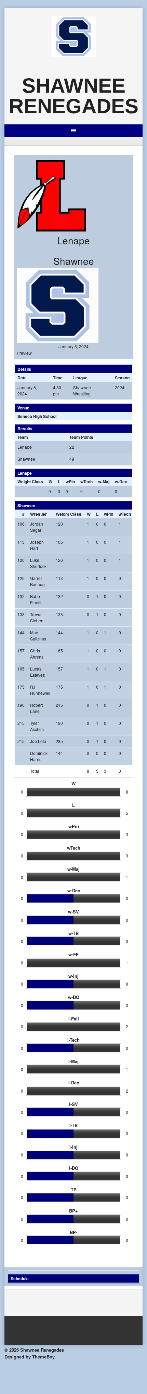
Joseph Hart (37, 545)
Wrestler (38, 514)
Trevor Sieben (36, 617)
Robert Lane (36, 708)
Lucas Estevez (37, 672)
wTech (86, 481)
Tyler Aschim (37, 726)
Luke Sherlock (38, 563)
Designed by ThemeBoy (29, 1356)
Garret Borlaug (37, 581)
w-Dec (121, 481)
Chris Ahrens (36, 654)
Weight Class (30, 481)
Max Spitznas (38, 635)
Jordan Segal (36, 527)
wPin (70, 481)
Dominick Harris (39, 756)
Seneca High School (36, 416)
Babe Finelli (35, 599)
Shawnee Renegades (73, 96)
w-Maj (103, 481)
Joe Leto (38, 741)
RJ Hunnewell (40, 690)
